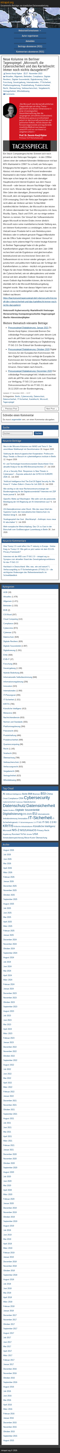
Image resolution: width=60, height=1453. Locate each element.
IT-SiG (39, 822)
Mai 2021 (7, 1132)
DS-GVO (27, 814)
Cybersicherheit (9, 802)
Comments (10, 94)
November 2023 (10, 998)
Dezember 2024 (10, 940)
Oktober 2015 (9, 1431)
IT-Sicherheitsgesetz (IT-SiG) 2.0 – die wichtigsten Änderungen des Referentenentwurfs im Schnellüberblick (28, 572)
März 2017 (7, 1355)
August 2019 (8, 1226)
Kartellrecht (34, 399)
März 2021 (7, 1141)
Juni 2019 (7, 1235)
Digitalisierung (36, 79)
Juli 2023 (7, 1015)
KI (55, 822)
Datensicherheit (9, 399)
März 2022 (7, 1087)
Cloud (5, 798)
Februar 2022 (8, 1092)
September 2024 (10, 953)
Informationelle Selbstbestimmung (17, 677)
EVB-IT (6, 659)
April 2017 (7, 1351)
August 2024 (8, 957)
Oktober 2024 (9, 948)
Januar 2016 (8, 1418)
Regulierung (7, 834)
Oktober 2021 (9, 1109)
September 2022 (10, 1060)
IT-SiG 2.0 (47, 822)
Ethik (46, 79)
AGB (5, 592)
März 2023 (7, 1033)
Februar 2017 (8, 1360)
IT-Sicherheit (45, 82)
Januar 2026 (8, 881)
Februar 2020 (8, 1199)
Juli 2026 (7, 854)
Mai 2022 (7, 1078)
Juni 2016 (7, 1396)
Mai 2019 (7, 1239)
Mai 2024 (7, 971)
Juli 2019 (7, 1230)
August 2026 (8, 850)
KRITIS (6, 704)
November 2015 (10, 1427)
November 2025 (10, 890)
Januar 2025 (8, 935)
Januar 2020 (8, 1203)
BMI (30, 794)
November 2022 (10, 1051)
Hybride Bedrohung (11, 673)
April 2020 (7, 1190)
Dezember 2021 (10, 1101)
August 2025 (8, 904)
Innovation (7, 686)
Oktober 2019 (9, 1217)
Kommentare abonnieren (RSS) (30, 51)
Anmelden (30, 41)
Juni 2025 (7, 913)
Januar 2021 (8, 1150)
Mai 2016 (7, 1400)
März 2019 (7, 1248)
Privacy (40, 830)
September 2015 (10, 1436)
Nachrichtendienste (11, 717)
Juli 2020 (7, 1176)
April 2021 (7, 1136)
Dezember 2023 (10, 993)
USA (35, 834)
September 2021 (10, 1114)
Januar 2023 (8, 1042)
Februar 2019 (8, 1253)
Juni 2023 (7, 1020)
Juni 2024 (7, 966)
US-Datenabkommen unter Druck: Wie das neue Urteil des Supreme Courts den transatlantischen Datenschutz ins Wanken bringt (27, 512)
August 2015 (8, 1440)
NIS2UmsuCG (28, 830)
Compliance (38, 76)
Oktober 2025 (9, 895)
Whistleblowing (23, 91)
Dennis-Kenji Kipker (13, 73)
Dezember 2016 (10, 1369)
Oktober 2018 (9, 1270)
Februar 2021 (8, 1145)
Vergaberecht (44, 88)
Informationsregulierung (13, 682)
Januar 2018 (8, 1311)
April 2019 (7, 1244)
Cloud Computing (10, 619)
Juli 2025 (7, 908)
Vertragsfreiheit (9, 91)
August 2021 (8, 1118)
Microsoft (44, 399)
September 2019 (10, 1221)
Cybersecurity (27, 396)
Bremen (36, 794)
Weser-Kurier (29, 838)
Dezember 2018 (10, 1261)
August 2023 (8, 1011)
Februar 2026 (8, 877)
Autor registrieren (30, 35)
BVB (5, 610)
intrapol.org (7, 2)
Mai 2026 (7, 863)
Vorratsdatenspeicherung (13, 838)
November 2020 (10, 1159)
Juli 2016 (7, 1391)
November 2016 (10, 1373)
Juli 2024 (7, 962)
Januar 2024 (8, 989)
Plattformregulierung (11, 85)
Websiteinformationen (28, 30)
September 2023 (10, 1007)
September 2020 (10, 1168)
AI (4, 793)
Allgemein (18, 76)
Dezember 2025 (10, 886)
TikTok (23, 834)
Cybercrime (8, 628)
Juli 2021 (7, 1123)
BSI (43, 793)
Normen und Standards (13, 722)
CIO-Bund (7, 614)
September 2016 (10, 1382)
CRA (21, 798)
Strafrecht (7, 753)
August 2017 (8, 1333)
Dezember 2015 (10, 1422)
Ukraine (29, 834)
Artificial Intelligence (14, 794)
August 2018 (8, 1279)
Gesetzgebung (19, 82)
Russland (16, 834)
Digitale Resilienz (10, 641)
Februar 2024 (8, 984)
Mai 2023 (7, 1024)
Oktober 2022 (9, 1056)
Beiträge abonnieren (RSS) (30, 46)
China (49, 793)
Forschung (7, 82)
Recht (5, 88)
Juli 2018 (7, 1284)
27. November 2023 (34, 73)
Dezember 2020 (10, 1154)
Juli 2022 (7, 1069)
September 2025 (10, 899)
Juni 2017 (7, 1342)
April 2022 (7, 1083)
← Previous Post (10, 409)
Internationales (33, 82)
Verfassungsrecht (10, 767)
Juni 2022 (7, 1074)
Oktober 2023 (9, 1002)
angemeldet (16, 419)
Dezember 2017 (10, 1315)
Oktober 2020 (9, 1163)
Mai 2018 (7, 1293)
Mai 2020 (7, 1185)
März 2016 (7, 1409)
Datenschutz (39, 396)
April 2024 (7, 975)
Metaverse (7, 713)
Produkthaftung (27, 85)
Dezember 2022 (10, 1047)
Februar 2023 (8, 1038)
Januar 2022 (8, 1096)
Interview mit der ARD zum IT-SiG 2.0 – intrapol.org (25, 556)
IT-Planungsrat (9, 695)
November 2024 (10, 944)
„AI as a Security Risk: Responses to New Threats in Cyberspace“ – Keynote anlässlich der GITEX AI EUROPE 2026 (28, 474)
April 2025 (7, 922)
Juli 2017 (7, 1337)
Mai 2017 (7, 1346)
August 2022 (8, 1065)
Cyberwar (7, 632)
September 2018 (10, 1275)
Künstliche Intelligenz (12, 708)
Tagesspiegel (8, 402)
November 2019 (10, 1212)
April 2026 (7, 868)
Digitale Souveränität (20, 79)
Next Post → (51, 409)
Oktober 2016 (9, 1378)
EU (34, 813)
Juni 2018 (7, 1288)
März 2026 (7, 872)
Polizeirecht (8, 731)
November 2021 (10, 1105)
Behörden (28, 76)
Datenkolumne (29, 802)
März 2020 (7, 1194)
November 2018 (10, 1266)
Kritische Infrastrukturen (23, 826)
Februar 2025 (8, 931)
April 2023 (7, 1029)
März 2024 (7, 980)
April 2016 (7, 1405)
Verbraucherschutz (29, 88)
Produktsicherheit (42, 85)
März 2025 (7, 926)
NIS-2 (15, 830)
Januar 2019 (8, 1257)
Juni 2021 (7, 1127)
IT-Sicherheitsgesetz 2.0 (27, 822)
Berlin (17, 396)
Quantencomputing (11, 744)
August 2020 (8, 1172)
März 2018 (7, 1302)
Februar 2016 (8, 1414)
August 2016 (8, 1387)
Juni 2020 (7, 1181)
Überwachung (15, 88)
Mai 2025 (7, 917)
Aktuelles (9, 76)
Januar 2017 (8, 1364)
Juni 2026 (7, 859)
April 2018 (7, 1297)
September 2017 (10, 1328)
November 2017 (10, 1320)
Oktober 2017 (9, 1324)
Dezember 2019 (10, 1208)
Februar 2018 (8, 1306)
